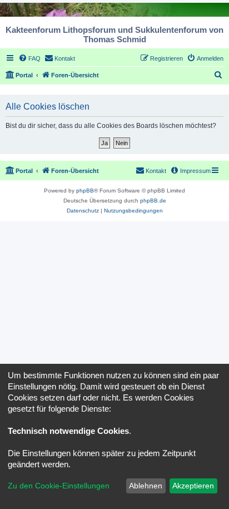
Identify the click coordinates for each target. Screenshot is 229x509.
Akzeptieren (193, 485)
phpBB (85, 190)
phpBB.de (153, 200)
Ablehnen (145, 485)
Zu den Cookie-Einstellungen (58, 485)
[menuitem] (29, 58)
